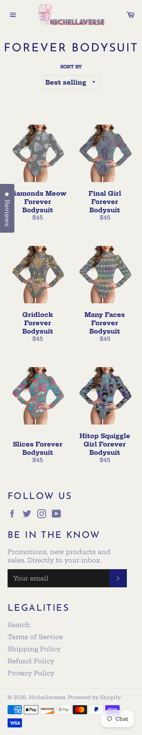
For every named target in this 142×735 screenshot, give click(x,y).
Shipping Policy (34, 649)
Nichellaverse (47, 697)
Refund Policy (31, 661)
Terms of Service (35, 637)
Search (19, 624)
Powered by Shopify (94, 697)
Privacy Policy (31, 673)
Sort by (71, 66)
